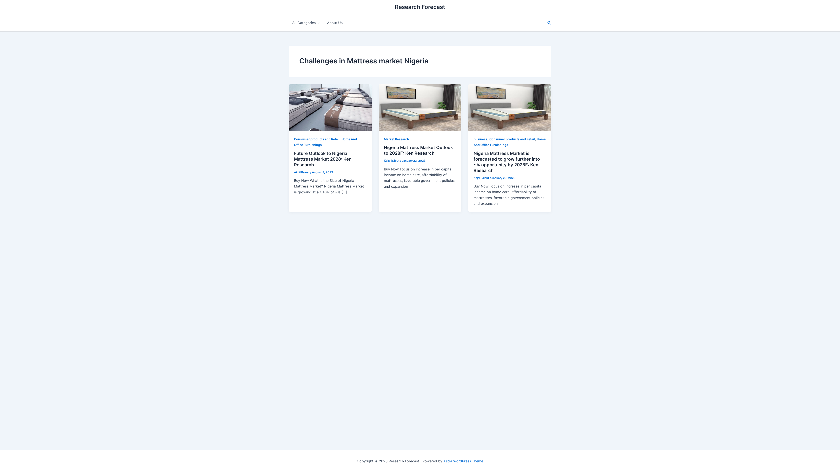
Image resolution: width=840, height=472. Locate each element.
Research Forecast (420, 6)
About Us (335, 23)
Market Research (396, 139)
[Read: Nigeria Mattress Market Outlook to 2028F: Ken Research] (420, 107)
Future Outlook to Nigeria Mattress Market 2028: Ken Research (323, 159)
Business (480, 139)
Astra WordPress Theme (463, 461)
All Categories (304, 23)
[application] (318, 22)
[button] (549, 23)
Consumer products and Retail (317, 139)
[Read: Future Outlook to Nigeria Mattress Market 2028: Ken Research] (330, 107)
